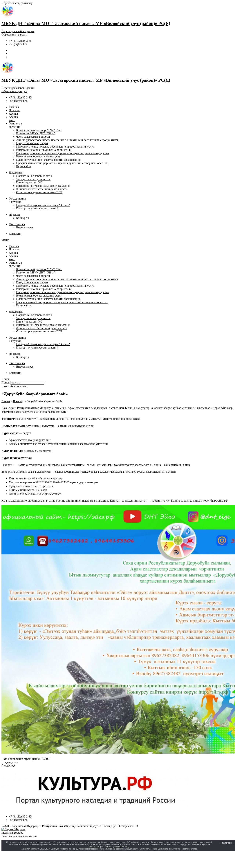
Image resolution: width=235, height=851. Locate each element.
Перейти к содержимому (16, 3)
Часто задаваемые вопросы (33, 136)
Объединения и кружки (17, 200)
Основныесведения (15, 125)
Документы (16, 172)
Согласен (227, 843)
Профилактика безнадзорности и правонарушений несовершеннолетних (62, 163)
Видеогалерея (24, 227)
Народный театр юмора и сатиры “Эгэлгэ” (43, 205)
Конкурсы (22, 217)
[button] (117, 240)
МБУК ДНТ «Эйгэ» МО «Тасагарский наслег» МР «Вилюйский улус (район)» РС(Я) (85, 23)
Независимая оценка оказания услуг (39, 156)
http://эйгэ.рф (219, 500)
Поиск (5, 382)
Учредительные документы (33, 179)
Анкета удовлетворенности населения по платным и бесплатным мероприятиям (67, 139)
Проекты (14, 214)
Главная (14, 107)
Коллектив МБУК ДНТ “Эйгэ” (35, 133)
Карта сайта (23, 166)
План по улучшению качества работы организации (48, 159)
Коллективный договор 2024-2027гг (39, 130)
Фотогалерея (17, 224)
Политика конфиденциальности (19, 836)
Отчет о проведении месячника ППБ (39, 192)
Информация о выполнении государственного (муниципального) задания (62, 153)
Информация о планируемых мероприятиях (43, 149)
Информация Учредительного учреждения (43, 185)
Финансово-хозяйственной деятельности (41, 189)
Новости (14, 110)
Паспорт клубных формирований (37, 208)
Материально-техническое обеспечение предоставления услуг (55, 146)
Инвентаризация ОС (29, 182)
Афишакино (13, 118)
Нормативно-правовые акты (34, 175)
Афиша (13, 113)
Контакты (15, 233)
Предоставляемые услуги (32, 143)
